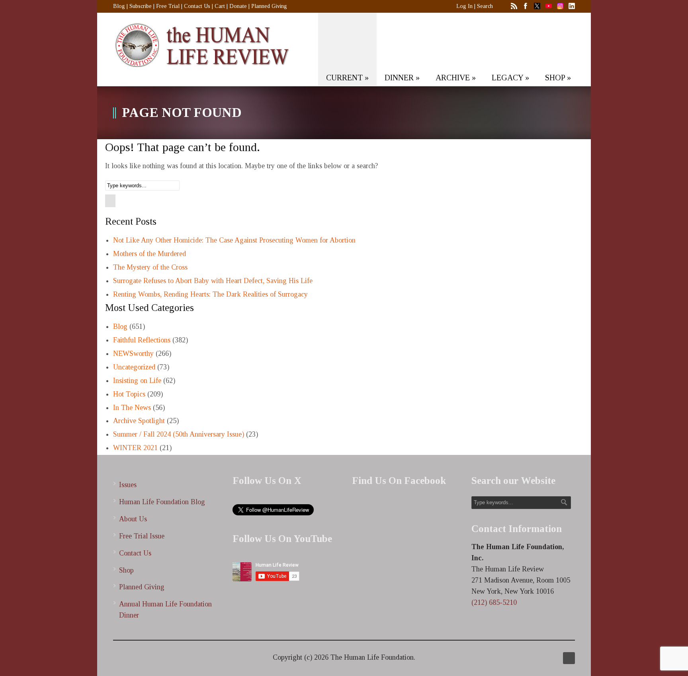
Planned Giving (269, 6)
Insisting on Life (137, 381)
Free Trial (168, 6)
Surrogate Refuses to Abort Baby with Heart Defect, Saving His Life (213, 281)
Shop (126, 570)
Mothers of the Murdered (149, 254)
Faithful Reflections (141, 340)
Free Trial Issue (141, 536)
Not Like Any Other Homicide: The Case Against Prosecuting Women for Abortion (234, 240)
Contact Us (197, 6)
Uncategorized (134, 367)
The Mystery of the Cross (150, 267)
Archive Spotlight (139, 421)
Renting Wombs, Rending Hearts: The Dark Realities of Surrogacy (210, 294)
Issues (128, 485)
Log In (464, 6)
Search (485, 6)
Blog (119, 6)
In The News (132, 408)
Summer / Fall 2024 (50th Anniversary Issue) (178, 434)
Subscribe (140, 6)
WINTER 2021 (135, 448)
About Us (133, 519)
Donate (238, 6)
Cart (220, 6)
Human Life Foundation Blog (162, 502)
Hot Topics (129, 394)
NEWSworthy (133, 353)
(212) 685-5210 (494, 602)
